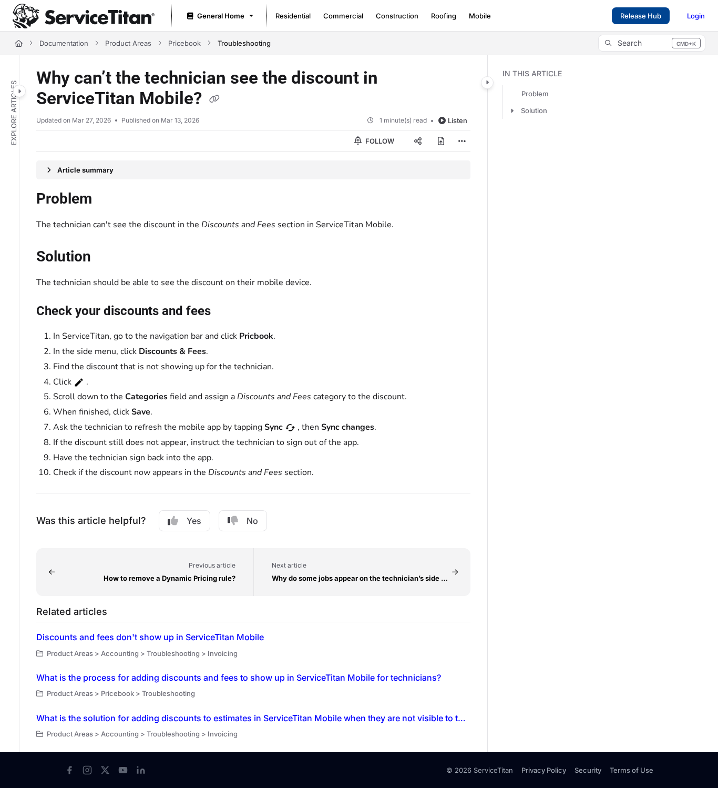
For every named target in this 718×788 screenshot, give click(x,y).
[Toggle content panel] (487, 82)
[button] (651, 43)
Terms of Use (631, 770)
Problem (535, 94)
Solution (534, 111)
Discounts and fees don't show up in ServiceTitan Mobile (150, 637)
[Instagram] (87, 770)
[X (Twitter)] (105, 770)
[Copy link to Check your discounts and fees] (227, 312)
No (252, 521)
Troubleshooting (244, 43)
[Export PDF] (441, 141)
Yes (194, 521)
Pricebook (184, 43)
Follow (379, 141)
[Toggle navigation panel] (19, 91)
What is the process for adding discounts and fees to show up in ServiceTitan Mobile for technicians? (238, 677)
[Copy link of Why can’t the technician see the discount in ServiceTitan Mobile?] (214, 99)
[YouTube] (123, 770)
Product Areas (128, 43)
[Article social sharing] (417, 141)
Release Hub (640, 16)
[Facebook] (69, 770)
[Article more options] (462, 141)
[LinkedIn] (141, 770)
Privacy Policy (543, 770)
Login (696, 16)
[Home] (84, 16)
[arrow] (512, 111)
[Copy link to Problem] (108, 199)
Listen (457, 120)
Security (588, 770)
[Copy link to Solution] (107, 257)
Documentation (63, 43)
